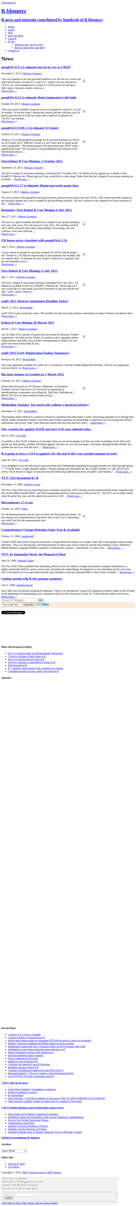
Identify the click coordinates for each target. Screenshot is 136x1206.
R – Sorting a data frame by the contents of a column (35, 668)
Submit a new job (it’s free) (29, 44)
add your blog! (15, 35)
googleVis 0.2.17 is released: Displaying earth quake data (39, 185)
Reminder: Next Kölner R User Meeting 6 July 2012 (36, 210)
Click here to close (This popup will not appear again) (29, 1203)
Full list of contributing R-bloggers (20, 1137)
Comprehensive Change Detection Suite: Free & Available (40, 530)
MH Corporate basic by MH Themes (41, 1172)
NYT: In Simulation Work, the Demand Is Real (33, 554)
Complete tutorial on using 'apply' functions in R (33, 671)
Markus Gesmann (32, 73)
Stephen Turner (32, 484)
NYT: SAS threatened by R (19, 478)
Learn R (12, 38)
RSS (10, 32)
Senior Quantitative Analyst (22, 1092)
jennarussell (28, 536)
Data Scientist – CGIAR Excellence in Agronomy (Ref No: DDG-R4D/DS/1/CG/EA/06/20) (56, 1098)
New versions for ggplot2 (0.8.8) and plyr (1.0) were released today (46, 429)
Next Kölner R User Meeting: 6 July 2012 (29, 271)
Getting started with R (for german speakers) (31, 578)
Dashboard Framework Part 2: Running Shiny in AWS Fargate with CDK (46, 1046)
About (11, 29)
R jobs (11, 41)
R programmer (15, 1095)
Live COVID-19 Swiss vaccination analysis (31, 1076)
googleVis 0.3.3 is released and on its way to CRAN (35, 67)
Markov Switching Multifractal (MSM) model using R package (41, 1043)
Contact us (13, 50)
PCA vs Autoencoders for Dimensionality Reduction (35, 653)
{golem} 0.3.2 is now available (24, 1034)
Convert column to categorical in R (26, 1037)
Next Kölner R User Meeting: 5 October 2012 (32, 161)
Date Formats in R (17, 665)
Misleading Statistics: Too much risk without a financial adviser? (45, 405)
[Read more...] (8, 91)
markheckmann (25, 585)
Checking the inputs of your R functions (29, 1064)
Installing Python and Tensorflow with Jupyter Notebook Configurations (46, 1117)
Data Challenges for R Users (23, 1058)
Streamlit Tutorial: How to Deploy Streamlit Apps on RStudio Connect (45, 1132)
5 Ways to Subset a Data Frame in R (27, 656)
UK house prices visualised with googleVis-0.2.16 (34, 240)
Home (11, 26)
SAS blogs (13, 1166)
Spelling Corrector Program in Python (28, 1126)
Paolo (25, 508)
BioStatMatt (26, 307)
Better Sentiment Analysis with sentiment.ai (30, 1052)
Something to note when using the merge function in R (36, 1049)
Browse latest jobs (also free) (30, 47)
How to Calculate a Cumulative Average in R (31, 662)
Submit (8, 1198)
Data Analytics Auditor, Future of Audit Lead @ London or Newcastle (45, 1101)
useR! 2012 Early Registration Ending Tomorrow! (35, 353)
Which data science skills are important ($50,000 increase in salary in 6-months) (49, 1040)
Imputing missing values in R (23, 1067)
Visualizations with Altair (21, 1123)
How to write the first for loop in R (26, 659)
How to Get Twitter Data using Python (28, 1120)
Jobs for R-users (19, 1082)
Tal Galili (21, 435)
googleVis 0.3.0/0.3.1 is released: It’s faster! (30, 128)
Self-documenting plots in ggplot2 (25, 1055)
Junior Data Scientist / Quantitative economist (32, 1089)
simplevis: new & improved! (23, 1061)
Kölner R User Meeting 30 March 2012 (27, 322)
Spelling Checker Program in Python (27, 1129)
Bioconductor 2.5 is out (17, 502)
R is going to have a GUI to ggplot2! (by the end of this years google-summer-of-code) (59, 453)
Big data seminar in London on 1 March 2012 (32, 374)
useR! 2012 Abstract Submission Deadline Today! (34, 301)
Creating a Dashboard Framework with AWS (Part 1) (36, 1070)
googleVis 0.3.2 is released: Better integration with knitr (38, 97)
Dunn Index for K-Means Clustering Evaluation (33, 1114)
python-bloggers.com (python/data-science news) (37, 1107)
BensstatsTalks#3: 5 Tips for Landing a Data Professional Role (40, 1073)
